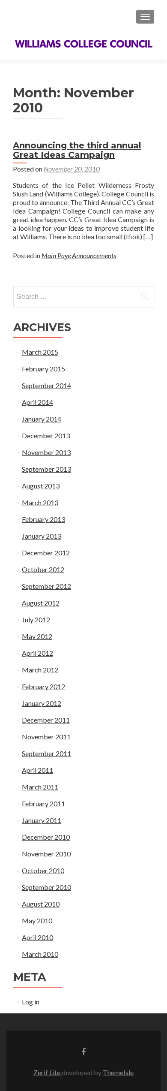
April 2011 (37, 770)
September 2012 (46, 586)
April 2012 (37, 653)
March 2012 (40, 670)
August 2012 (41, 603)
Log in (30, 1002)
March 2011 (40, 787)
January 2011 (41, 820)
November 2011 (46, 736)
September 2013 (46, 469)
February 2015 (43, 369)
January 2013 (41, 536)
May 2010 (37, 920)
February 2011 (43, 803)
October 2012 (43, 569)
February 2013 (43, 519)
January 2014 (41, 419)
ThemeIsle (118, 1072)
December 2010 (46, 837)
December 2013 (46, 435)
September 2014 (46, 385)
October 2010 (43, 870)
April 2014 (37, 402)
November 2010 (46, 854)
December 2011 (46, 720)
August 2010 (41, 904)
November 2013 (46, 452)
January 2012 (41, 703)
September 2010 (46, 887)
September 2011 (46, 753)
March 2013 (40, 502)
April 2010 (37, 937)
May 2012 (37, 636)
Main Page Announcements (79, 255)
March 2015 (40, 352)
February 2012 (43, 686)
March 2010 (40, 954)
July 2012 (36, 619)
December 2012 (46, 553)
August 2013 (41, 486)
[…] (148, 236)
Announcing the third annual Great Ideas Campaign (77, 150)
